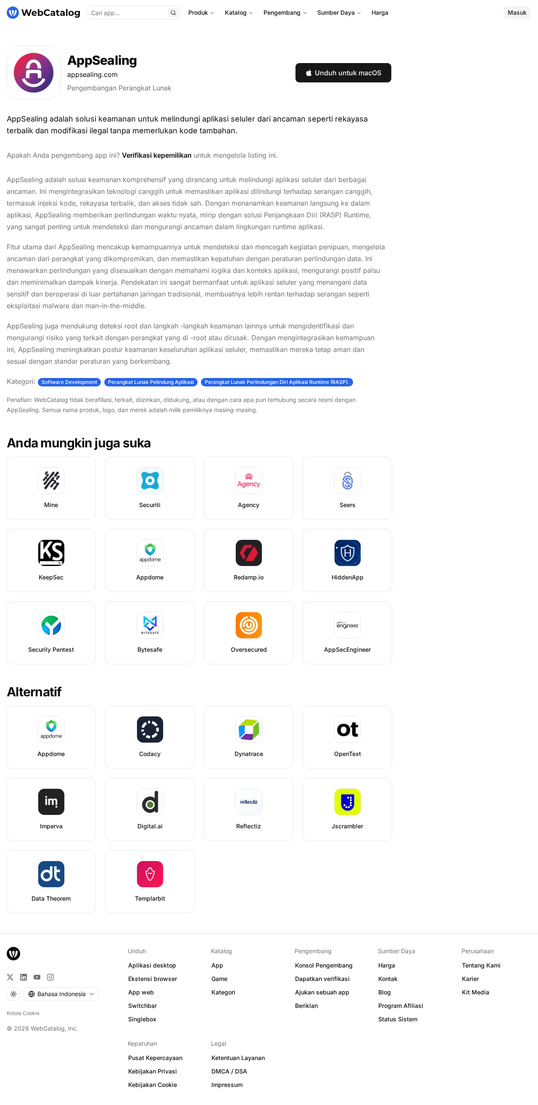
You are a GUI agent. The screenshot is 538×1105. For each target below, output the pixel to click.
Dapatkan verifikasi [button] (322, 978)
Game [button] (219, 978)
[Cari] (173, 13)
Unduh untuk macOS (348, 73)
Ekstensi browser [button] (152, 978)
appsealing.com (92, 74)
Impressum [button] (227, 1084)
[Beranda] (43, 12)
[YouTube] (37, 977)
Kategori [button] (223, 992)
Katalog (236, 12)
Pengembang (282, 12)
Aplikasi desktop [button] (152, 965)
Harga (380, 12)
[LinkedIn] (23, 977)
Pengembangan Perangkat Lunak (119, 88)
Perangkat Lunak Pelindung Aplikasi (151, 382)
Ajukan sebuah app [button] (322, 992)
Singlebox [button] (142, 1019)
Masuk (517, 12)
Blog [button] (384, 992)
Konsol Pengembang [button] (324, 965)
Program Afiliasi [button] (400, 1005)
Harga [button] (386, 965)
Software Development (69, 382)
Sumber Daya (336, 12)
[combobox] (61, 994)
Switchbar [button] (142, 1005)
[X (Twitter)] (10, 977)
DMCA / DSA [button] (229, 1071)
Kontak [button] (388, 978)
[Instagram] (50, 977)
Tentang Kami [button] (481, 965)
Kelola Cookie (23, 1013)
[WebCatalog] (13, 953)
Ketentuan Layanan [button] (238, 1057)
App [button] (217, 965)
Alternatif (34, 691)
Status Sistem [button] (397, 1019)
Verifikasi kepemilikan (157, 155)
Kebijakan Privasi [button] (152, 1071)
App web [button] (141, 992)
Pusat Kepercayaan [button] (155, 1057)
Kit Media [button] (475, 992)
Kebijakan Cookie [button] (152, 1084)
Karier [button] (470, 978)
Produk (198, 12)
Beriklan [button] (306, 1005)
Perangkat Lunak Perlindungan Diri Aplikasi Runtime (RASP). (277, 382)
